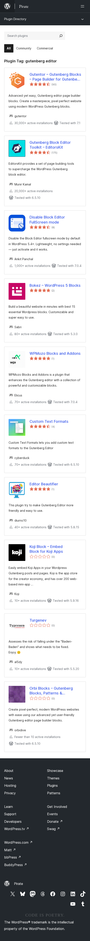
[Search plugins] (61, 36)
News (8, 778)
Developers (13, 821)
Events (52, 814)
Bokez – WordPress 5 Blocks (55, 285)
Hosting (10, 785)
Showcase (55, 771)
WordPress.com (18, 842)
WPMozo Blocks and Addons (55, 353)
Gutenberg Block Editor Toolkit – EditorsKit (50, 144)
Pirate (18, 884)
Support (10, 814)
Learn (8, 807)
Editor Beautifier (44, 484)
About (8, 771)
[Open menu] (83, 6)
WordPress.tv (16, 829)
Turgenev (38, 620)
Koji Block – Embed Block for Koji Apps (46, 549)
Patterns (53, 793)
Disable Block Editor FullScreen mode (47, 219)
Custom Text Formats (49, 421)
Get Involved (57, 807)
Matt (10, 850)
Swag (53, 829)
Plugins (52, 785)
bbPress (12, 857)
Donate (55, 821)
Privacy (10, 793)
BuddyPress (15, 865)
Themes (53, 778)
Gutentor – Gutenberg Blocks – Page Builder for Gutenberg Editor (55, 77)
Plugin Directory (15, 19)
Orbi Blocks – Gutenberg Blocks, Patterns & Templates (51, 691)
